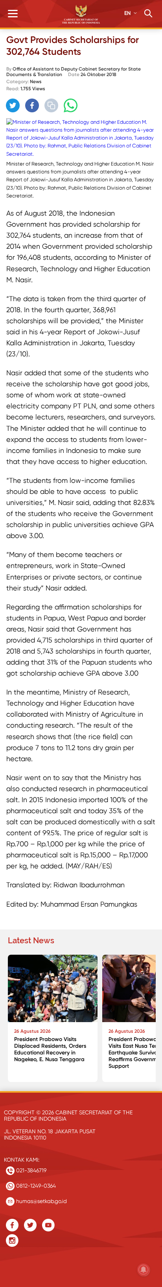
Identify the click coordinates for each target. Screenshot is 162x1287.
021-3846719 (30, 1170)
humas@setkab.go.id (41, 1201)
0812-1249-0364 (35, 1186)
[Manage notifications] (143, 1269)
